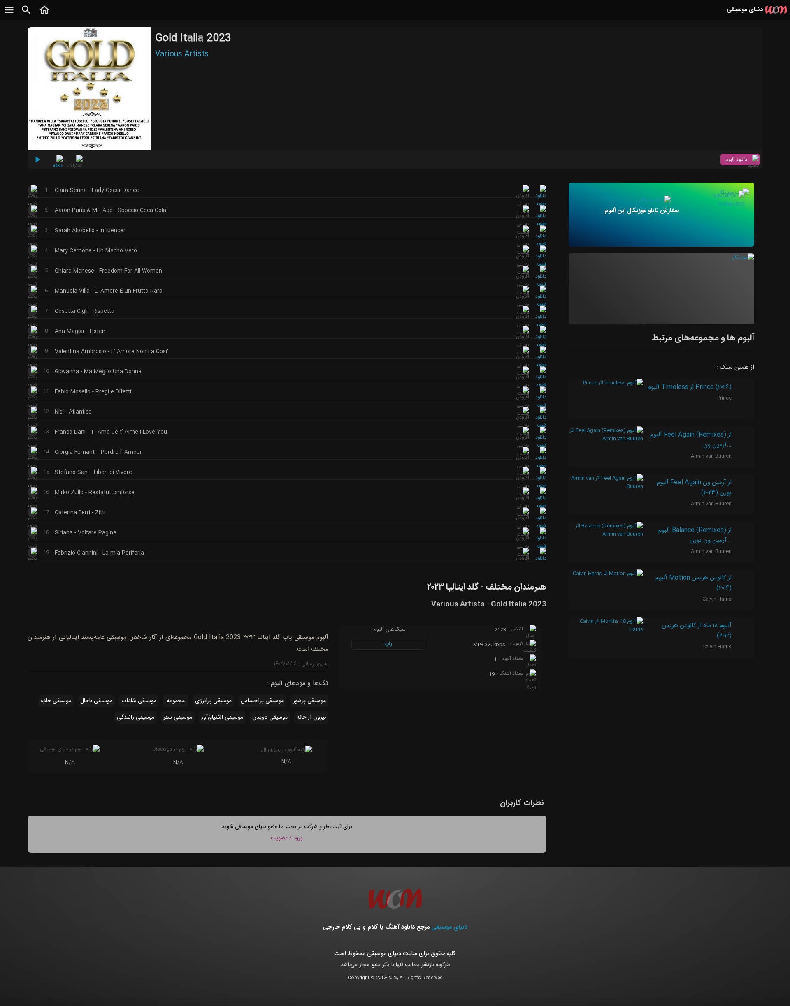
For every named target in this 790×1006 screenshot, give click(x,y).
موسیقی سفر (177, 717)
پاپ (388, 643)
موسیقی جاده (56, 701)
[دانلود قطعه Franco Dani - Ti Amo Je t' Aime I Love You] (540, 446)
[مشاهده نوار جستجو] (26, 14)
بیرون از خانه (311, 717)
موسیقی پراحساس (262, 701)
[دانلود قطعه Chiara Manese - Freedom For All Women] (540, 284)
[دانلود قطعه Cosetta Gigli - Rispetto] (540, 325)
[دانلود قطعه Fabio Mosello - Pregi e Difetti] (540, 405)
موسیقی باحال (96, 701)
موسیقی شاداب (138, 701)
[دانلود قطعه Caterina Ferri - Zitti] (540, 526)
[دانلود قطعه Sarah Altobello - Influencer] (540, 244)
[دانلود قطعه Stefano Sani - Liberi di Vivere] (540, 486)
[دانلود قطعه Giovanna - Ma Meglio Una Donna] (540, 385)
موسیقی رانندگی (135, 717)
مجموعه (176, 701)
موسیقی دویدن (270, 717)
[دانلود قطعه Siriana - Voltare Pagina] (540, 546)
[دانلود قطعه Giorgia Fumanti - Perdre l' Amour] (540, 466)
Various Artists (182, 54)
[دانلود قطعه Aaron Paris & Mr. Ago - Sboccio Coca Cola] (540, 224)
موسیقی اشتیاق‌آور (222, 717)
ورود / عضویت (287, 838)
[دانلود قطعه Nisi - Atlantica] (540, 425)
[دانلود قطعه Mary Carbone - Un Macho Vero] (540, 264)
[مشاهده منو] (9, 14)
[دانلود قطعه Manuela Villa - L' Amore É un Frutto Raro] (540, 305)
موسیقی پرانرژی (213, 701)
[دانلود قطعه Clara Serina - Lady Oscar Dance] (540, 204)
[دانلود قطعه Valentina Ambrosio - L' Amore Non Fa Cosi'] (540, 365)
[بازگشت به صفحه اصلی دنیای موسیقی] (44, 14)
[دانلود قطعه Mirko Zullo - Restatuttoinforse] (540, 506)
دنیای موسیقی (449, 927)
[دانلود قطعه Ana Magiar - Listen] (540, 345)
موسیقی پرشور (309, 701)
